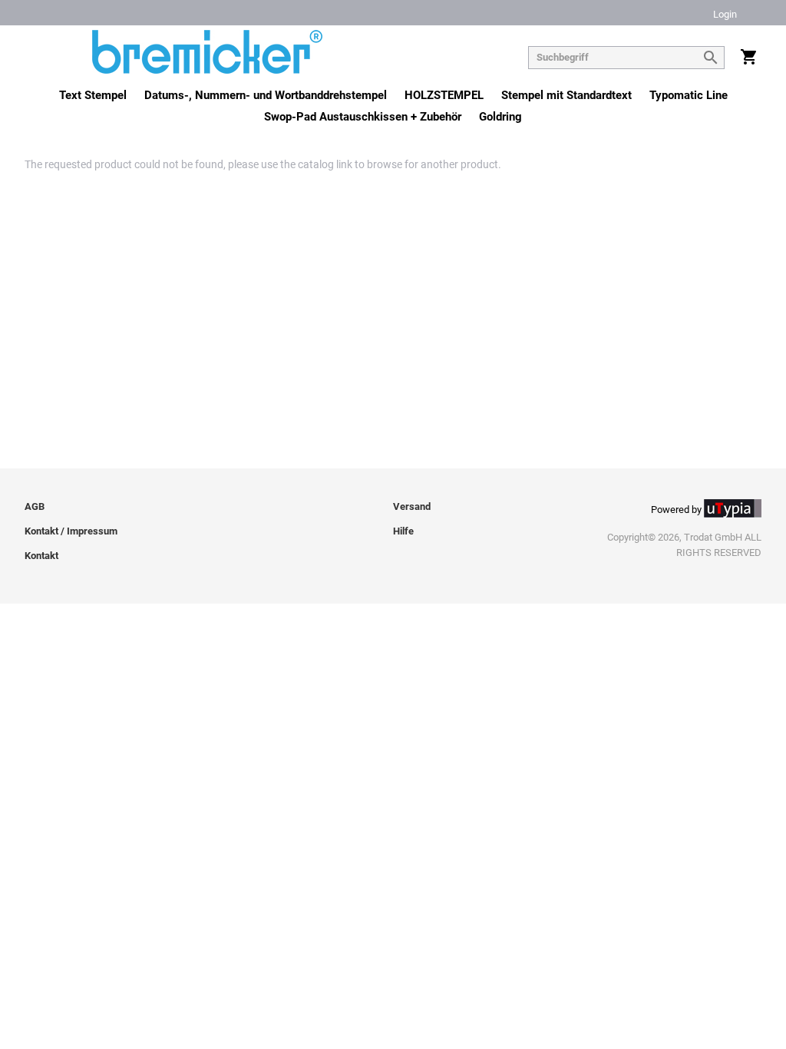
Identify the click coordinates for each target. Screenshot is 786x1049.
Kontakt (41, 555)
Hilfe (403, 531)
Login (725, 15)
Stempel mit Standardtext (566, 95)
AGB (35, 506)
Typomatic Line (688, 95)
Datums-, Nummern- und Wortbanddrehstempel (265, 95)
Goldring (500, 117)
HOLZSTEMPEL (444, 95)
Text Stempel (93, 95)
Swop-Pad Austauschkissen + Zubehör (362, 117)
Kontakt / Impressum (71, 531)
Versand (412, 506)
